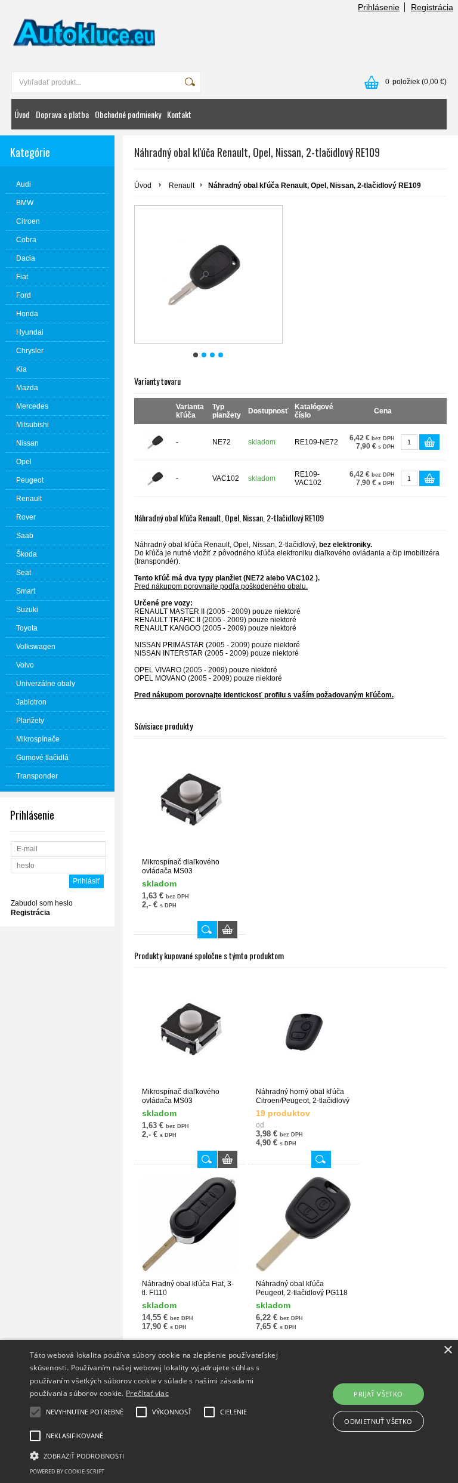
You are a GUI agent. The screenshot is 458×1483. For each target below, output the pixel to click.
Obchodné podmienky (128, 114)
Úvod (22, 114)
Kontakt (179, 114)
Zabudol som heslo (42, 903)
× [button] (447, 1350)
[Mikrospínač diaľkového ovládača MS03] (189, 802)
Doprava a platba (62, 114)
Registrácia (432, 7)
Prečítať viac (147, 1393)
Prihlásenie (379, 7)
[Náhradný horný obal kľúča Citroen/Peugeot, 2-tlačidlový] (303, 1032)
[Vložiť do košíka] (429, 442)
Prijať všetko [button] (378, 1393)
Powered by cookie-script (67, 1471)
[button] (159, 1455)
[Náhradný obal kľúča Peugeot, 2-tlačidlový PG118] (303, 1224)
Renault (181, 185)
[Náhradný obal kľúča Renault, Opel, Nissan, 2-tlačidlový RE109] (208, 274)
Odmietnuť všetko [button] (378, 1421)
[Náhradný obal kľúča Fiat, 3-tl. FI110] (189, 1224)
